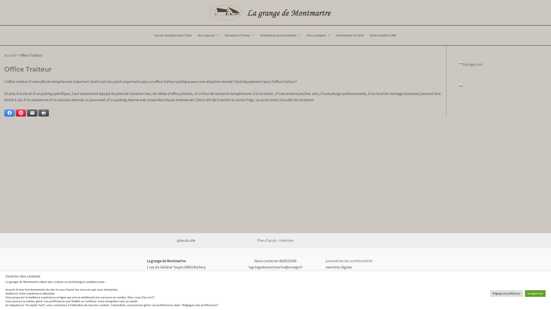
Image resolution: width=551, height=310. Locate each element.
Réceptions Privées (237, 35)
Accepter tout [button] (535, 293)
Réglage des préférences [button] (506, 293)
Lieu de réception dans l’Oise (173, 35)
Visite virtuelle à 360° (383, 35)
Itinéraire (286, 240)
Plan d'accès (267, 240)
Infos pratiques (316, 35)
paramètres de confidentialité (349, 261)
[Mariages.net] (471, 64)
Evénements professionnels (278, 35)
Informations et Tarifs (350, 35)
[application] (217, 35)
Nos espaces (206, 35)
